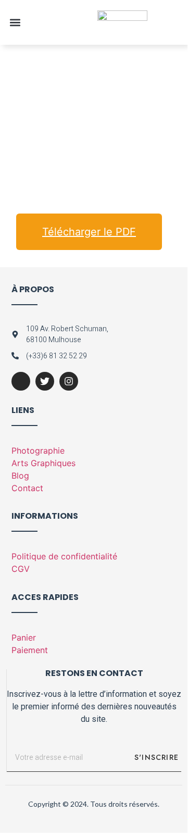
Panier (23, 637)
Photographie (38, 450)
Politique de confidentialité (64, 556)
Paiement (29, 650)
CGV (20, 569)
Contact (27, 488)
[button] (14, 22)
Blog (20, 475)
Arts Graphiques (43, 463)
